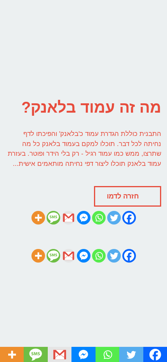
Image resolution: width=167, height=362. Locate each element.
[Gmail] (68, 218)
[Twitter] (114, 218)
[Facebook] (129, 218)
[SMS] (53, 218)
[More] (38, 218)
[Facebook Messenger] (83, 218)
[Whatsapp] (99, 218)
